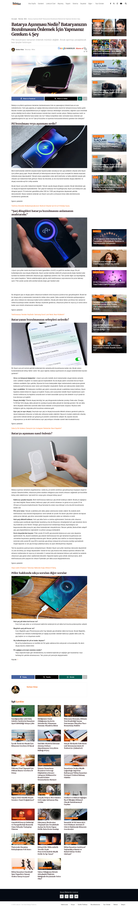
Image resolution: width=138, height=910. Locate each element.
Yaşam (68, 4)
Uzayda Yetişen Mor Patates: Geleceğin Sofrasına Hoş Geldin (49, 800)
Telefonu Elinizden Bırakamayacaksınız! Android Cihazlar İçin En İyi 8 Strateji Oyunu (40, 206)
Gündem (41, 4)
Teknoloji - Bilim (22, 19)
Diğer (90, 4)
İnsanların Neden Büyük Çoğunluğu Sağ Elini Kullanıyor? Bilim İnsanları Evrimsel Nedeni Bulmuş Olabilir (75, 772)
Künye (73, 904)
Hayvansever (17, 714)
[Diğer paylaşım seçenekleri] (85, 99)
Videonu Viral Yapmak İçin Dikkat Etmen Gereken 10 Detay (22, 770)
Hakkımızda (64, 904)
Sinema (75, 4)
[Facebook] (110, 3)
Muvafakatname (95, 904)
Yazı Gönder (99, 4)
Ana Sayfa (32, 4)
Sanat (68, 714)
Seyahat (83, 4)
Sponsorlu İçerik (19, 843)
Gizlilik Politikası (82, 904)
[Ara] (126, 4)
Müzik (68, 793)
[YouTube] (121, 3)
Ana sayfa (14, 19)
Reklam (115, 904)
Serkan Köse (20, 49)
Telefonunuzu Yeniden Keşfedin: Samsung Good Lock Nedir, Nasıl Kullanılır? (38, 314)
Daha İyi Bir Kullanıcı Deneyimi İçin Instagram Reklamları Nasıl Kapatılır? (36, 428)
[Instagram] (117, 3)
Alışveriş (60, 4)
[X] (114, 3)
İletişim (123, 904)
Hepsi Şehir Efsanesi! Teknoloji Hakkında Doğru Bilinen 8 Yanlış (33, 568)
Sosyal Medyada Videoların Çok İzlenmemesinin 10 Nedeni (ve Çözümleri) (75, 746)
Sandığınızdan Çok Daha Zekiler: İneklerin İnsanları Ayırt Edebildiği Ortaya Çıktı (23, 721)
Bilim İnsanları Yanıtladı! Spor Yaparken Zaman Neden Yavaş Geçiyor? (22, 874)
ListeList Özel (50, 4)
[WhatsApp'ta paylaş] (80, 99)
